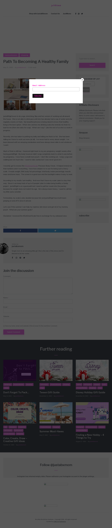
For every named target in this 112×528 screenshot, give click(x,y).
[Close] (82, 79)
